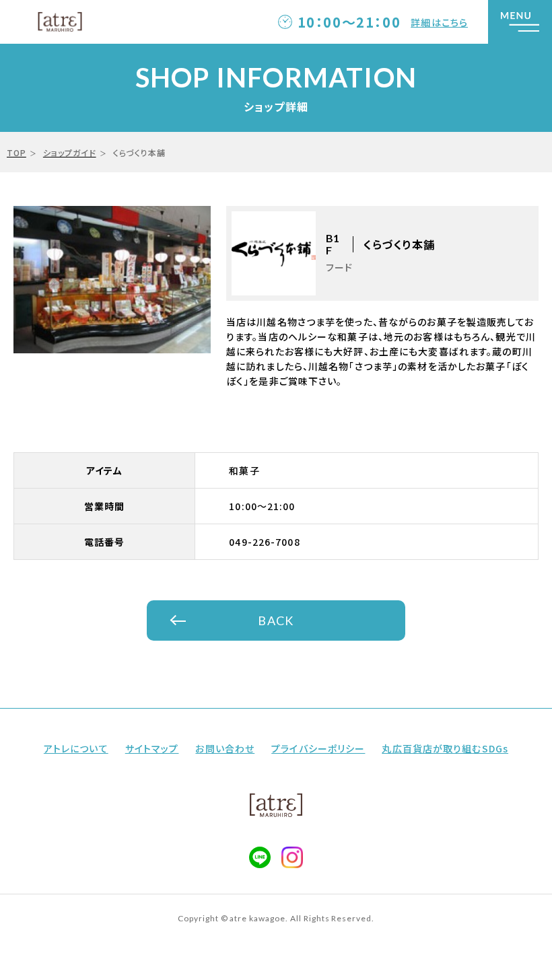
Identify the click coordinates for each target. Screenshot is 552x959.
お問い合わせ (224, 748)
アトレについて (76, 748)
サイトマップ (152, 748)
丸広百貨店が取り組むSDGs (445, 748)
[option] (112, 279)
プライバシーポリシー (318, 748)
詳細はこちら (439, 22)
